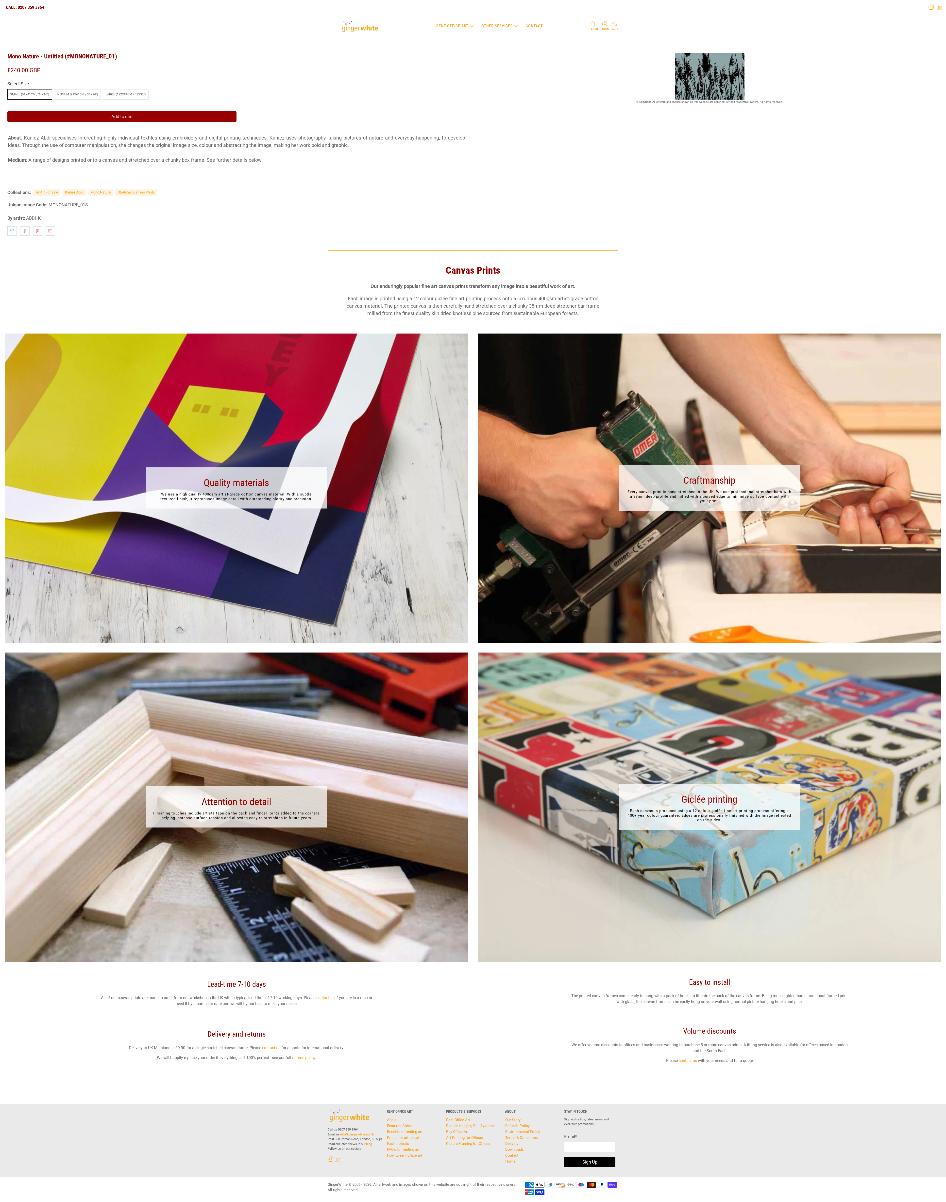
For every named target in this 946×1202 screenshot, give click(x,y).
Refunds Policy (517, 1126)
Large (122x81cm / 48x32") (125, 94)
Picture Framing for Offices (468, 1143)
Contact (534, 26)
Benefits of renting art (404, 1132)
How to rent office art (404, 1155)
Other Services (496, 26)
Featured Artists (400, 1126)
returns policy (303, 1057)
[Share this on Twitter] (12, 231)
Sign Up (589, 1162)
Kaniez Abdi (74, 192)
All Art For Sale (47, 192)
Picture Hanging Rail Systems (470, 1126)
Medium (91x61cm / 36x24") (77, 94)
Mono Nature (100, 192)
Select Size (18, 83)
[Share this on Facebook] (25, 231)
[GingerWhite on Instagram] (931, 7)
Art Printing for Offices (464, 1137)
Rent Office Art (452, 26)
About (392, 1120)
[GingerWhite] (360, 26)
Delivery (511, 1143)
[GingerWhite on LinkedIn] (939, 7)
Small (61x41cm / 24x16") (29, 94)
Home (510, 1161)
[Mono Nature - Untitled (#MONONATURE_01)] (709, 76)
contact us (325, 997)
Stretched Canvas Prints (136, 192)
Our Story (513, 1120)
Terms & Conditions (521, 1137)
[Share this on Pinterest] (37, 231)
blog (369, 1144)
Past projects (398, 1143)
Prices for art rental (403, 1137)
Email (570, 1136)
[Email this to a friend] (50, 231)
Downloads (514, 1149)
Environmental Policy (522, 1132)
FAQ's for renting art (403, 1149)
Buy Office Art (457, 1132)
